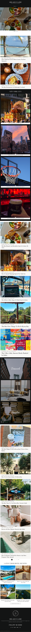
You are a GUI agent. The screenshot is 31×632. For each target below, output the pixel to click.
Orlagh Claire (15, 2)
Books (2, 527)
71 (16, 559)
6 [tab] (16, 31)
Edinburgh (3, 85)
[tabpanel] (15, 18)
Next (18, 559)
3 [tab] (14, 31)
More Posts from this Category (15, 603)
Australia (15, 17)
